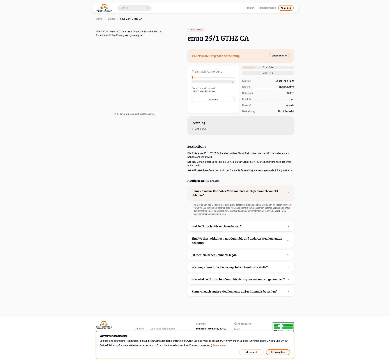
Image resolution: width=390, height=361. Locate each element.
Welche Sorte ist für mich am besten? (217, 226)
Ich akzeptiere (278, 352)
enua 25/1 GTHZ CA (131, 18)
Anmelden (286, 8)
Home (99, 18)
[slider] (192, 77)
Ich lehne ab (251, 352)
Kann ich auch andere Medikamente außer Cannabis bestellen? (234, 291)
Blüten (111, 18)
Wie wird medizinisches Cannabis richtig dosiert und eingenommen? (238, 279)
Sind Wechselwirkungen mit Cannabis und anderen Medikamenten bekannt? (237, 240)
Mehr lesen (219, 345)
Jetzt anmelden (279, 55)
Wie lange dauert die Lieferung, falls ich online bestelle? (230, 267)
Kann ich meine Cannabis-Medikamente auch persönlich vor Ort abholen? (235, 193)
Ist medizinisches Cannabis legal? (214, 255)
